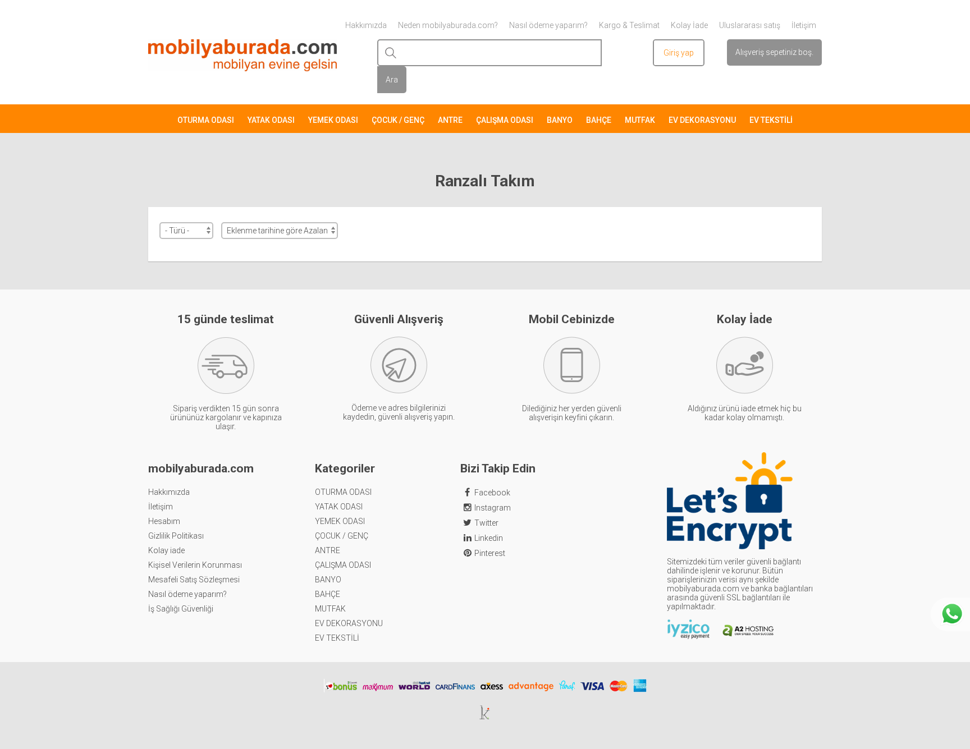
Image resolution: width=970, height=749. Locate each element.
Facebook (492, 492)
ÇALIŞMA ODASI (504, 120)
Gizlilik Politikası (176, 535)
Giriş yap (679, 52)
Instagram (492, 507)
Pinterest (489, 553)
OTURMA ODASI (205, 120)
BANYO (560, 120)
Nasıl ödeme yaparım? (187, 594)
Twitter (486, 522)
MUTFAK (640, 120)
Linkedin (488, 538)
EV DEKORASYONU (702, 120)
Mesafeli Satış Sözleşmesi (194, 579)
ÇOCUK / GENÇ (398, 120)
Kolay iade (166, 550)
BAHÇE (598, 120)
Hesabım (164, 521)
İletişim (160, 506)
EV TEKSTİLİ (771, 120)
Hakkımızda (169, 492)
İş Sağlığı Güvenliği (180, 608)
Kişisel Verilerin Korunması (195, 564)
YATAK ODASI (271, 120)
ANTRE (450, 120)
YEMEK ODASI (333, 120)
